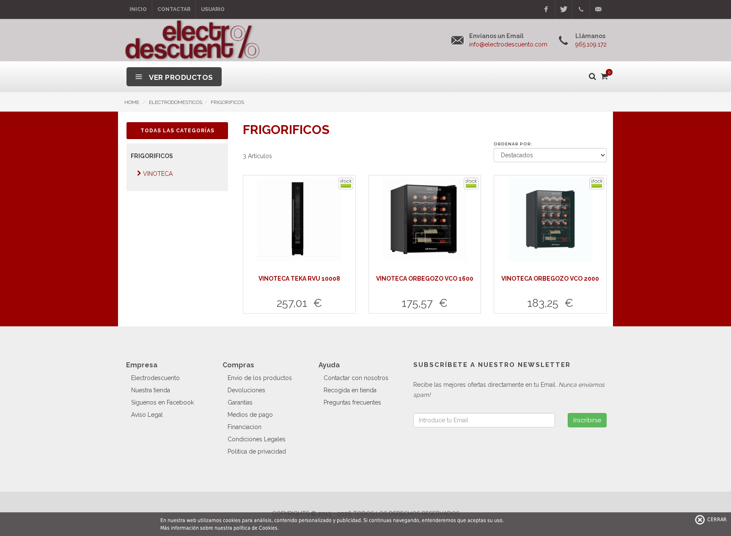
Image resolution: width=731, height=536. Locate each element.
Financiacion (244, 427)
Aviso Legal (147, 414)
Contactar (173, 9)
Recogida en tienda (350, 390)
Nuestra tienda (150, 390)
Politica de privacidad (257, 451)
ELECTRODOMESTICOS (175, 102)
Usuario (213, 9)
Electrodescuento (155, 378)
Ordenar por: (513, 144)
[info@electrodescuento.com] (598, 9)
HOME (131, 102)
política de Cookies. (256, 528)
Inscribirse (587, 420)
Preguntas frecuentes (352, 402)
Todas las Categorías (177, 131)
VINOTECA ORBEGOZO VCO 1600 (424, 278)
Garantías (240, 402)
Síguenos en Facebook (162, 402)
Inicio (138, 9)
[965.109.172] (580, 9)
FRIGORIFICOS (227, 102)
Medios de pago (250, 414)
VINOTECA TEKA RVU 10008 (299, 278)
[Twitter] (563, 9)
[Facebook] (546, 9)
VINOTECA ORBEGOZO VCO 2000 (550, 278)
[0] (604, 75)
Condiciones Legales (257, 439)
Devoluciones (246, 390)
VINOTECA (158, 173)
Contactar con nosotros (356, 378)
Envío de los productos (260, 378)
